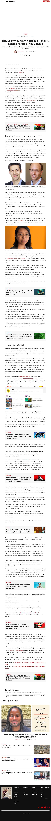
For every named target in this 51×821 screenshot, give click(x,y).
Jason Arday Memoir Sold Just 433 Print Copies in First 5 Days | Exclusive (25, 735)
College (42, 792)
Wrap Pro (25, 787)
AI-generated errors (30, 100)
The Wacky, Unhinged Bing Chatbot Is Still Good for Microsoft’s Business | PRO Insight (19, 293)
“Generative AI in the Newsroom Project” (29, 613)
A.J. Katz (24, 739)
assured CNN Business (28, 378)
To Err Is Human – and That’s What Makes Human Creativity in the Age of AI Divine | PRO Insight (19, 337)
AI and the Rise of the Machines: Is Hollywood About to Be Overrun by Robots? (18, 128)
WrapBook (16, 803)
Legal (33, 787)
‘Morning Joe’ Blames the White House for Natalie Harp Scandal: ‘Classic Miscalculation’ (16, 772)
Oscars (42, 796)
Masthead (16, 798)
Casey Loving (18, 739)
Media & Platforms (24, 36)
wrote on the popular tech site (17, 650)
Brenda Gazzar (21, 51)
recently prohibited (28, 460)
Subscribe (46, 1)
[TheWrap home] (10, 1)
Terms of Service (35, 789)
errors (30, 86)
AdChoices (34, 794)
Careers (15, 796)
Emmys (42, 794)
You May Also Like (9, 700)
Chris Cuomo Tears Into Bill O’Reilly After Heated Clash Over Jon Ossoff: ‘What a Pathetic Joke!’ (17, 759)
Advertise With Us (45, 798)
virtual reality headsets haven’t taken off (16, 258)
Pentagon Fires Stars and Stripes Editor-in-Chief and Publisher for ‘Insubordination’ (16, 746)
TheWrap (16, 787)
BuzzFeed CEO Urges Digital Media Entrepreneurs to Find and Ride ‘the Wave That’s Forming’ (18, 479)
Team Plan (25, 792)
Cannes (42, 789)
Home (18, 36)
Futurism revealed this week (30, 380)
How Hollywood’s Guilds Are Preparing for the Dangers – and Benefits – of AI (17, 626)
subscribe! (21, 72)
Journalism (32, 36)
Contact (15, 794)
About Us (16, 789)
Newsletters (16, 801)
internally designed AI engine (13, 90)
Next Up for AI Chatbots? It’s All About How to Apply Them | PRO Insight (19, 531)
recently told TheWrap (24, 376)
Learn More (25, 794)
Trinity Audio (12, 64)
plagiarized (12, 88)
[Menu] (2, 1)
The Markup (20, 220)
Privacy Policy (35, 792)
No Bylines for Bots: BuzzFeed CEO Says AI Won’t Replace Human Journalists (18, 586)
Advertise (16, 792)
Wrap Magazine (45, 787)
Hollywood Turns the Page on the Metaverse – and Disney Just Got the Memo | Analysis (18, 436)
